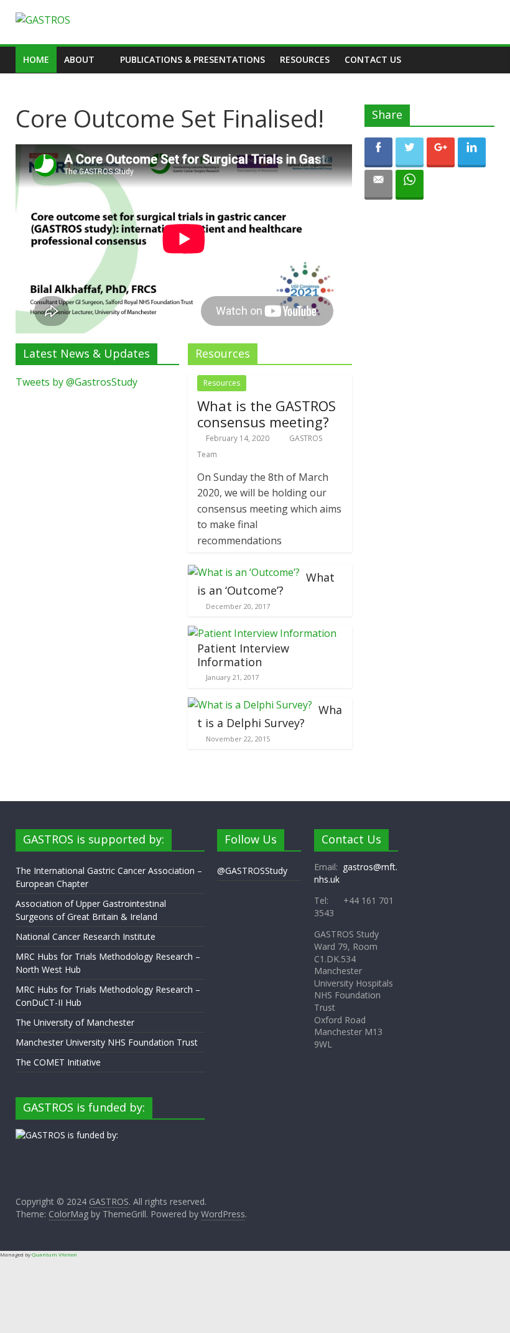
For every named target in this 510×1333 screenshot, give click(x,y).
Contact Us (373, 59)
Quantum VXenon (54, 1254)
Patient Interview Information (243, 655)
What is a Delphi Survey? (269, 716)
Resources (305, 59)
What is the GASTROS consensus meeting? (266, 413)
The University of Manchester (75, 1022)
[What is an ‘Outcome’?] (244, 572)
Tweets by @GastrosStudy (76, 382)
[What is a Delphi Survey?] (250, 705)
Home (36, 59)
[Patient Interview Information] (262, 633)
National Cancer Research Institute (85, 936)
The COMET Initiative (58, 1062)
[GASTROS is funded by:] (67, 1135)
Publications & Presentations (192, 59)
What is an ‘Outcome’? (266, 584)
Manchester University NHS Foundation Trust (107, 1042)
